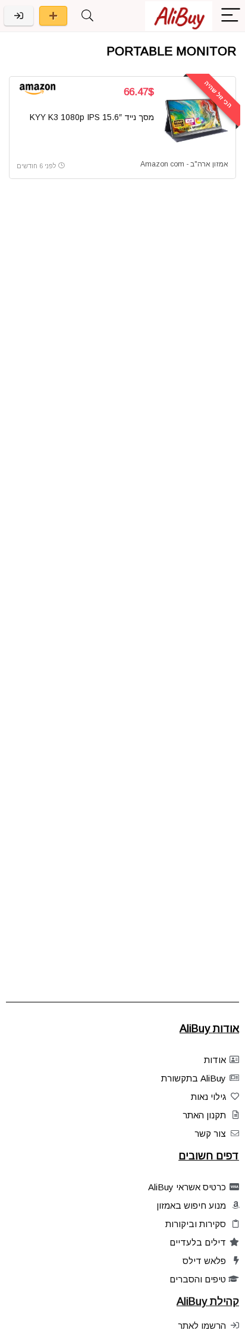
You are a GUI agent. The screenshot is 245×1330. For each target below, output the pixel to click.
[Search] (87, 16)
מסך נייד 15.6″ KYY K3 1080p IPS (92, 117)
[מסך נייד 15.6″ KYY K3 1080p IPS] (195, 119)
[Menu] (230, 16)
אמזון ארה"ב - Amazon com (184, 164)
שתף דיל (53, 16)
